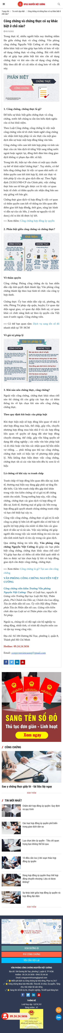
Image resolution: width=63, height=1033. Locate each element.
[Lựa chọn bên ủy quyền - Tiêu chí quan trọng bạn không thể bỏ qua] (11, 845)
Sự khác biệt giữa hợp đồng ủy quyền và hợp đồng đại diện (41, 894)
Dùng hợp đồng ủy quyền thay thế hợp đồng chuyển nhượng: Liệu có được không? (40, 878)
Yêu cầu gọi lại (31, 960)
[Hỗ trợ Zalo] (59, 1017)
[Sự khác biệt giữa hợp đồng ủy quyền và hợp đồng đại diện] (11, 897)
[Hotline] (4, 1016)
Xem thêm (31, 793)
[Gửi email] (59, 1010)
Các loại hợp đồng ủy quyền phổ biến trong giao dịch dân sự (40, 825)
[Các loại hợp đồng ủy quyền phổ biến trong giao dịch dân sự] (11, 828)
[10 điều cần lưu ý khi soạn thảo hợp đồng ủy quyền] (11, 862)
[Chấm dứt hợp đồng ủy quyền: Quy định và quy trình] (11, 810)
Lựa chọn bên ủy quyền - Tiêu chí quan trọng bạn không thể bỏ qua (41, 842)
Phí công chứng (31, 954)
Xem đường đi (31, 948)
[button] (59, 766)
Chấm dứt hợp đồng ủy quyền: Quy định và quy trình (41, 807)
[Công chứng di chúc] (31, 767)
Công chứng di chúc (13, 786)
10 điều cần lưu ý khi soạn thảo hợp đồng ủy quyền (39, 860)
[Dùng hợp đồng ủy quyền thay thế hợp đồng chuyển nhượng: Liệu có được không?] (11, 880)
